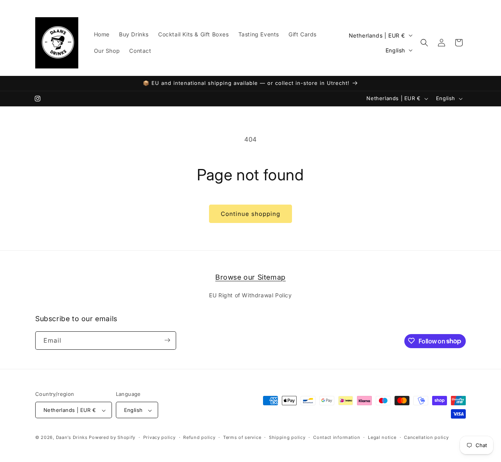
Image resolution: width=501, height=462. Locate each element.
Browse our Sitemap (250, 277)
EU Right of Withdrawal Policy (250, 295)
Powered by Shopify (112, 437)
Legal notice (382, 437)
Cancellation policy (426, 437)
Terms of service (242, 437)
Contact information (336, 437)
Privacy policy (159, 437)
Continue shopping (250, 214)
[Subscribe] (167, 340)
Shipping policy (287, 437)
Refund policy (199, 437)
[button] (424, 42)
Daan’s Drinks (72, 437)
